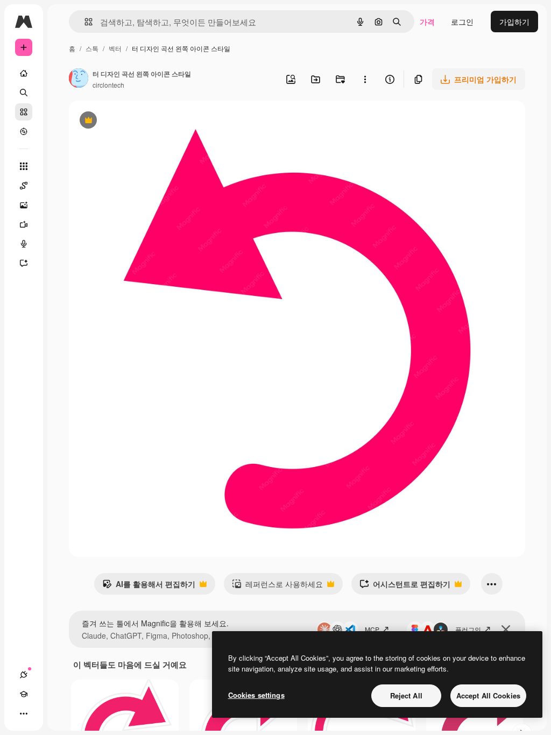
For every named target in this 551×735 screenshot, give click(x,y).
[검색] (23, 92)
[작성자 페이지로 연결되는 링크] (78, 79)
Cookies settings (256, 695)
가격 (427, 21)
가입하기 (514, 21)
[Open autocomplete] (84, 22)
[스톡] (23, 112)
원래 (131, 121)
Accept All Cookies (488, 695)
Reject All (406, 695)
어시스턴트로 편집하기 (404, 586)
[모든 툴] (23, 166)
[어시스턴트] (23, 263)
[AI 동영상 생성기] (23, 224)
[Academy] (23, 694)
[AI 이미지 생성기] (23, 205)
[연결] (23, 674)
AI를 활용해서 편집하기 (148, 586)
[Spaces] (23, 185)
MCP (372, 629)
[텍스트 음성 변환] (23, 243)
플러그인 (468, 629)
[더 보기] (23, 713)
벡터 (115, 48)
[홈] (23, 73)
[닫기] (505, 629)
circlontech (108, 84)
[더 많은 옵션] (365, 79)
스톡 (92, 48)
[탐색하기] (23, 131)
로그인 (462, 21)
